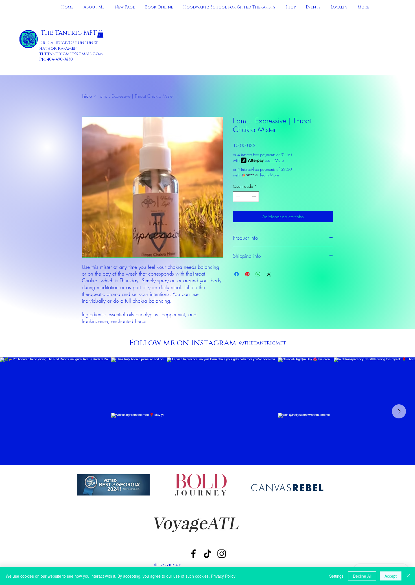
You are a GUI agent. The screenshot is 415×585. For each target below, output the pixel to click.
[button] (100, 34)
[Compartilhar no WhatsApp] (258, 274)
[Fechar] (408, 575)
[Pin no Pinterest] (247, 274)
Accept (391, 576)
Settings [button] (336, 576)
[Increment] (254, 197)
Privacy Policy (223, 576)
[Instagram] (221, 553)
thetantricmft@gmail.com (71, 54)
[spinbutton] (246, 197)
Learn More (274, 160)
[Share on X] (268, 274)
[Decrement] (237, 197)
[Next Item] (399, 411)
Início (87, 96)
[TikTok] (207, 553)
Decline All (362, 576)
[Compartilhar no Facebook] (236, 274)
